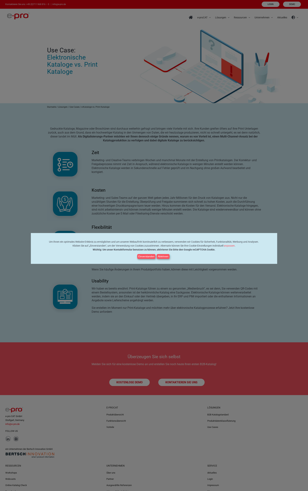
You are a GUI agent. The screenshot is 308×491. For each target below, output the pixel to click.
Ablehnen (163, 256)
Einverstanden (146, 256)
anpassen (229, 245)
